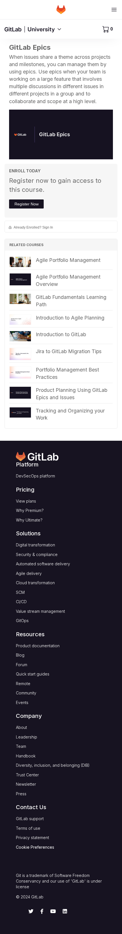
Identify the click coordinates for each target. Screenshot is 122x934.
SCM (20, 592)
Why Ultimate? (29, 520)
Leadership (26, 737)
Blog (20, 655)
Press (21, 793)
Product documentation (38, 645)
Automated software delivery (43, 563)
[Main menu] (114, 9)
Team (21, 746)
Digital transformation (35, 544)
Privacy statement (32, 837)
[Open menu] (59, 29)
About (21, 727)
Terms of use (28, 828)
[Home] (61, 9)
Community (26, 692)
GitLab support (30, 818)
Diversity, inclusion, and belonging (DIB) (53, 765)
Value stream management (40, 611)
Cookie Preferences (35, 847)
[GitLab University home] (30, 29)
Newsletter (26, 784)
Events (22, 702)
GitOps (22, 620)
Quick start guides (32, 674)
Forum (21, 664)
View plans (26, 501)
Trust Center (27, 774)
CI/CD (21, 601)
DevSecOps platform (35, 475)
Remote (23, 683)
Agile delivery (29, 573)
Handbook (25, 755)
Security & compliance (37, 554)
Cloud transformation (35, 582)
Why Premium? (30, 510)
